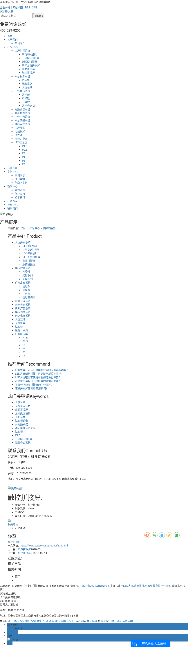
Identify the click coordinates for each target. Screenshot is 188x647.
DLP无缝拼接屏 (31, 65)
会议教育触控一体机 (159, 585)
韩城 (57, 621)
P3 (23, 153)
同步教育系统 (22, 113)
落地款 (26, 94)
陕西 (16, 621)
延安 (69, 621)
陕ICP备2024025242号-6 (95, 585)
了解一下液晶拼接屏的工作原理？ (34, 384)
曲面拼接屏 (28, 69)
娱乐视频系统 (22, 76)
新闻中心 (12, 186)
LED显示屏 (21, 142)
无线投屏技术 (22, 406)
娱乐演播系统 (22, 120)
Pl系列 (25, 80)
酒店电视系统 (22, 124)
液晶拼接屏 (140, 585)
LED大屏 (128, 585)
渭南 (51, 621)
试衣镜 (18, 135)
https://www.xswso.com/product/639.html (44, 545)
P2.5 (24, 149)
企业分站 (5, 7)
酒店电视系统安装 (25, 428)
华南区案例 (21, 182)
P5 (23, 160)
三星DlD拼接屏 (30, 58)
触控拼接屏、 (25, 553)
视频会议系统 (22, 109)
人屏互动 (20, 127)
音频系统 (12, 168)
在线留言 (12, 201)
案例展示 (20, 175)
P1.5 (24, 146)
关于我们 (12, 39)
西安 (22, 621)
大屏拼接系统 (22, 50)
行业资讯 (20, 193)
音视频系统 (21, 424)
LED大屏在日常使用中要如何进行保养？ (38, 377)
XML (35, 7)
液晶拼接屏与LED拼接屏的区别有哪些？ (38, 381)
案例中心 (12, 171)
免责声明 (127, 621)
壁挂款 (26, 98)
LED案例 (20, 179)
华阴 (63, 621)
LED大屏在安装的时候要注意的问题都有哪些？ (42, 370)
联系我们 (12, 208)
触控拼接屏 (28, 72)
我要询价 (13, 524)
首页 (9, 36)
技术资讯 (20, 197)
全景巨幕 (20, 402)
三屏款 (26, 102)
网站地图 (17, 7)
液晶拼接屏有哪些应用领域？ (31, 388)
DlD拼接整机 (29, 54)
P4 (23, 157)
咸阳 (39, 621)
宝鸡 (33, 621)
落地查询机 (28, 105)
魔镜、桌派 (21, 138)
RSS (27, 7)
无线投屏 (20, 131)
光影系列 (27, 83)
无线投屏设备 (22, 413)
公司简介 (20, 43)
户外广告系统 (22, 116)
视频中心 (12, 204)
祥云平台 (92, 621)
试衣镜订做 (21, 420)
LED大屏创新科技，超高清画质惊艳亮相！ (39, 373)
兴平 (45, 621)
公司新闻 (20, 190)
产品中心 (12, 47)
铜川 (27, 621)
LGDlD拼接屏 (29, 61)
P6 (23, 164)
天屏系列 (27, 87)
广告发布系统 (22, 91)
